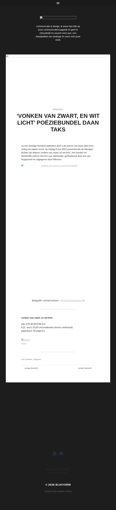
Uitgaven (37, 359)
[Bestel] (58, 341)
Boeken (29, 359)
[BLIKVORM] (58, 18)
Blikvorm (63, 484)
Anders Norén (64, 491)
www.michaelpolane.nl (72, 300)
